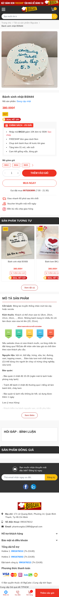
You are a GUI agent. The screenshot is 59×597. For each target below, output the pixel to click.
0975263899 (29, 190)
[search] (54, 16)
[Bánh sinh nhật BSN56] (17, 242)
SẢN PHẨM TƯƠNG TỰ (17, 220)
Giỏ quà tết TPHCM (19, 587)
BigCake (27, 582)
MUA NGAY (29, 183)
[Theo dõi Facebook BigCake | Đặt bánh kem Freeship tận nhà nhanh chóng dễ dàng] (25, 486)
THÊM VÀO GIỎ (39, 173)
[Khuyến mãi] (29, 3)
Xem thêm (29, 415)
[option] (29, 59)
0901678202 (17, 557)
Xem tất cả (29, 287)
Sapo (49, 582)
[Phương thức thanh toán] (20, 574)
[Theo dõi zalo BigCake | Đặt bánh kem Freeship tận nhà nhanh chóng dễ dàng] (33, 486)
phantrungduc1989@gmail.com (27, 526)
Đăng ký (51, 477)
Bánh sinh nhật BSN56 (18, 261)
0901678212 (26, 522)
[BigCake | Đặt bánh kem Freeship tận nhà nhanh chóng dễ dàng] (29, 9)
